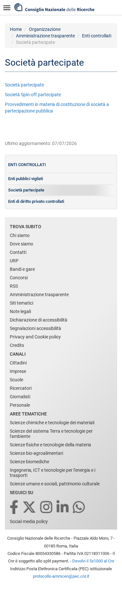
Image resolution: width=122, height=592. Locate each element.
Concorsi (19, 277)
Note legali (20, 311)
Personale (20, 405)
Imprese (18, 371)
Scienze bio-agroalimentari (36, 453)
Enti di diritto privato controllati (36, 201)
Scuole (16, 379)
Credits (17, 345)
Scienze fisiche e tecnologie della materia (50, 444)
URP (14, 260)
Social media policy (29, 521)
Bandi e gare (22, 269)
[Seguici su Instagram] (46, 507)
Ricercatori (21, 388)
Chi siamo (20, 235)
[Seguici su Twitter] (29, 507)
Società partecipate (24, 84)
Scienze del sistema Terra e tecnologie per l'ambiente (51, 433)
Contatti (18, 252)
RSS (14, 286)
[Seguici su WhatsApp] (79, 507)
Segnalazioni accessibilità (35, 328)
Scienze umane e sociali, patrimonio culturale (55, 483)
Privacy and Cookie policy (35, 336)
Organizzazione (45, 29)
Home (16, 29)
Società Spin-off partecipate (33, 94)
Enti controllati (96, 35)
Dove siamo (21, 243)
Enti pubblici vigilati (25, 178)
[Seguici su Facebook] (14, 507)
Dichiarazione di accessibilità (38, 319)
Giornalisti (20, 396)
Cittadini (18, 362)
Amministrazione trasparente (45, 35)
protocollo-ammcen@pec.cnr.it (61, 576)
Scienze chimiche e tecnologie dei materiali (52, 422)
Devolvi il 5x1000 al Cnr (93, 561)
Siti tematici (21, 303)
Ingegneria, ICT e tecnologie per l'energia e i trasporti (52, 472)
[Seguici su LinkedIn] (63, 507)
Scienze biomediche (29, 461)
